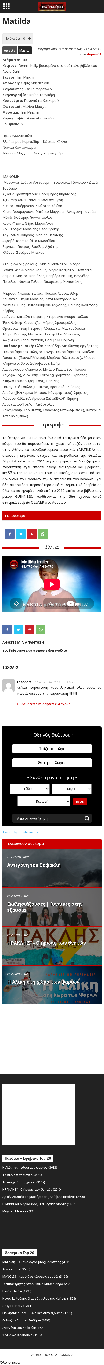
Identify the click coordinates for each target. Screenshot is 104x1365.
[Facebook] (10, 534)
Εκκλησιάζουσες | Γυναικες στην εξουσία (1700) (37, 1313)
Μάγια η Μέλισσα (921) (19, 1211)
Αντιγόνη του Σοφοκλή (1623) (23, 1327)
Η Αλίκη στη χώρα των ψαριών (43, 982)
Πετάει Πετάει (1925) (16, 1291)
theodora (24, 682)
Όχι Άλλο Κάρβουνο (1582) (22, 1335)
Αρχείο (10, 50)
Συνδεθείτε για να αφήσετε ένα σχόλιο (44, 704)
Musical (24, 50)
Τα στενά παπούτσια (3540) (22, 1175)
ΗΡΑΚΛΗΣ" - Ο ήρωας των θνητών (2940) (32, 1189)
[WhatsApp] (43, 534)
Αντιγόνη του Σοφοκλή (34, 865)
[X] (21, 534)
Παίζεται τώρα (52, 748)
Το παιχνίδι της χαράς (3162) (23, 1182)
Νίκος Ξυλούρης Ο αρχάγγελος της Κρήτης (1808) (39, 1298)
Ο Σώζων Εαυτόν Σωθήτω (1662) (26, 1320)
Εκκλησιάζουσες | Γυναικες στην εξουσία (45, 907)
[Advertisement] (38, 1037)
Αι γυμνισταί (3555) (16, 1269)
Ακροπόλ (94, 54)
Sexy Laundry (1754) (17, 1305)
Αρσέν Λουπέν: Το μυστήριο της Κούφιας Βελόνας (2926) (43, 1196)
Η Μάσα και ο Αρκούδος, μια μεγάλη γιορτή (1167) (39, 1204)
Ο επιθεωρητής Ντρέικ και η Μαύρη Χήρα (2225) (37, 1284)
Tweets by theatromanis (20, 832)
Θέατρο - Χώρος (52, 762)
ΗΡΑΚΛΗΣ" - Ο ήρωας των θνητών (46, 943)
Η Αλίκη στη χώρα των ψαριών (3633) (29, 1167)
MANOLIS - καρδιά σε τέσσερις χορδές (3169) (35, 1276)
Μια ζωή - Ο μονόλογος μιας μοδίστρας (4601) (36, 1262)
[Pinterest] (32, 534)
